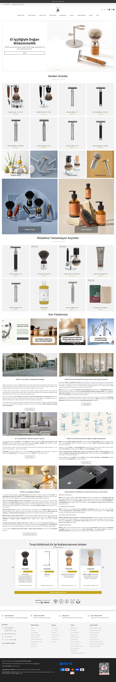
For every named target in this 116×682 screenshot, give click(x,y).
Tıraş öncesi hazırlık (94, 635)
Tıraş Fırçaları (54, 630)
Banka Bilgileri (74, 630)
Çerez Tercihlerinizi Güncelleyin (8, 643)
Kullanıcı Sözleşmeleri (75, 641)
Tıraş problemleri (93, 637)
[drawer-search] (102, 9)
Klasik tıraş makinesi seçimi (95, 630)
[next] (110, 331)
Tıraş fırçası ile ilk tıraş (94, 639)
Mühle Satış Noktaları (35, 635)
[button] (13, 567)
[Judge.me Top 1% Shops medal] (78, 601)
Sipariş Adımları (74, 628)
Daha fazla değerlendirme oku (58, 592)
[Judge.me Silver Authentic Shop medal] (72, 601)
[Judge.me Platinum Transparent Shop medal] (61, 601)
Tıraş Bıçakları (55, 628)
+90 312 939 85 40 (6, 4)
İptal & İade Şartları (75, 648)
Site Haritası (33, 646)
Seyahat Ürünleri (55, 639)
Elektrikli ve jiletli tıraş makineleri (96, 644)
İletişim (32, 628)
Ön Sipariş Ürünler (55, 635)
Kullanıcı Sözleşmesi (75, 644)
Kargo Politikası (74, 650)
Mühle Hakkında (34, 632)
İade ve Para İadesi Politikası (77, 646)
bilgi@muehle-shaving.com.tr (18, 4)
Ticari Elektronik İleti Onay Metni (78, 653)
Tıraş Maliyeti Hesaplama (95, 646)
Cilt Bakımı (54, 641)
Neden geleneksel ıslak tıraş (96, 628)
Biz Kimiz (33, 630)
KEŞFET (24, 55)
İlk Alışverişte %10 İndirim (36, 641)
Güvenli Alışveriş (74, 639)
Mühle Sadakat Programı (36, 639)
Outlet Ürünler (34, 644)
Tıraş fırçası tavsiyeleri (94, 632)
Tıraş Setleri (54, 632)
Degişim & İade (74, 635)
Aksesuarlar (54, 637)
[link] (15, 164)
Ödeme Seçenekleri (75, 632)
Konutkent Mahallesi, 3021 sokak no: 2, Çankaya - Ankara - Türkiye (10, 629)
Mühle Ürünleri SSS (35, 637)
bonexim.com (36, 663)
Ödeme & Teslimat (75, 637)
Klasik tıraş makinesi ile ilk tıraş (96, 641)
